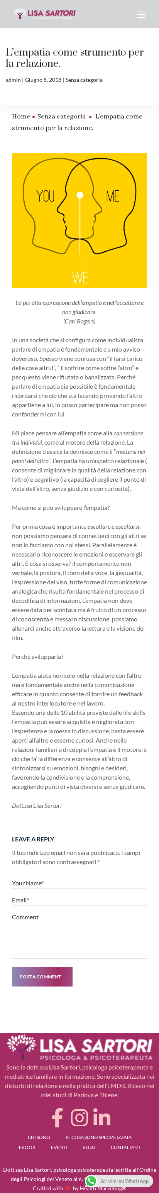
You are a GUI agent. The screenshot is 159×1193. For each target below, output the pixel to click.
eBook (27, 1147)
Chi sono (39, 1137)
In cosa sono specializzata (99, 1137)
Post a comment (40, 977)
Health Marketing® (103, 1188)
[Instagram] (79, 1117)
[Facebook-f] (57, 1117)
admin (13, 79)
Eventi (59, 1147)
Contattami (125, 1147)
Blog (89, 1147)
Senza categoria (84, 79)
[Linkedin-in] (102, 1117)
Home (21, 116)
